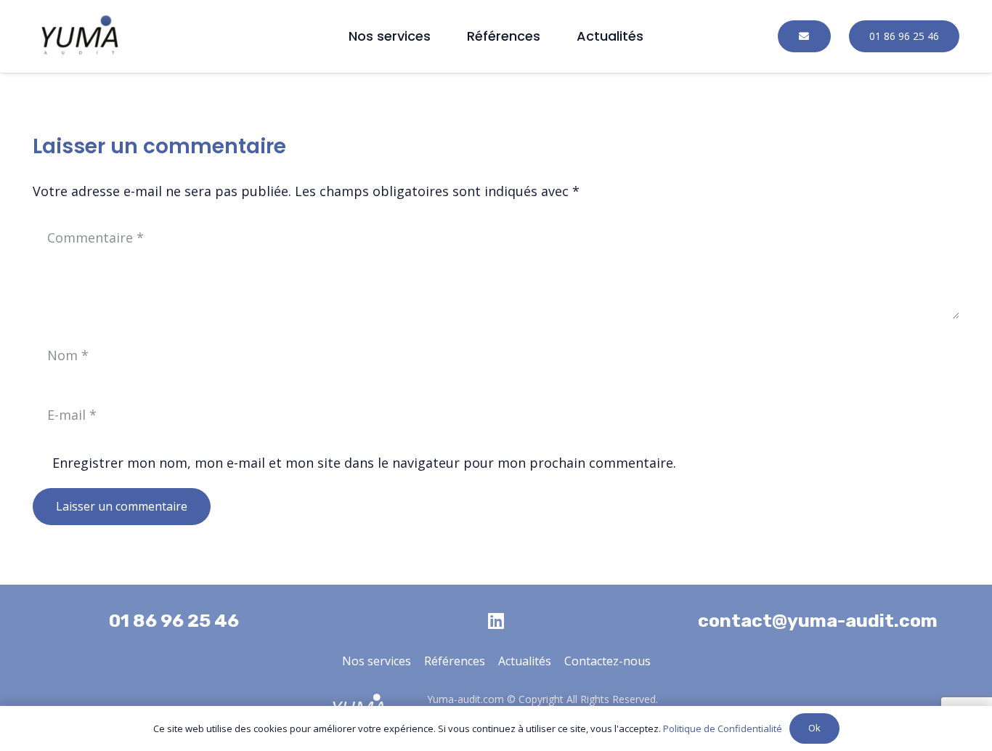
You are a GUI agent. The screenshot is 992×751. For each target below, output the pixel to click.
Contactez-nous (607, 661)
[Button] (804, 36)
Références (454, 661)
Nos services (376, 661)
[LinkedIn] (496, 621)
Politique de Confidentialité (722, 728)
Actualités (524, 661)
